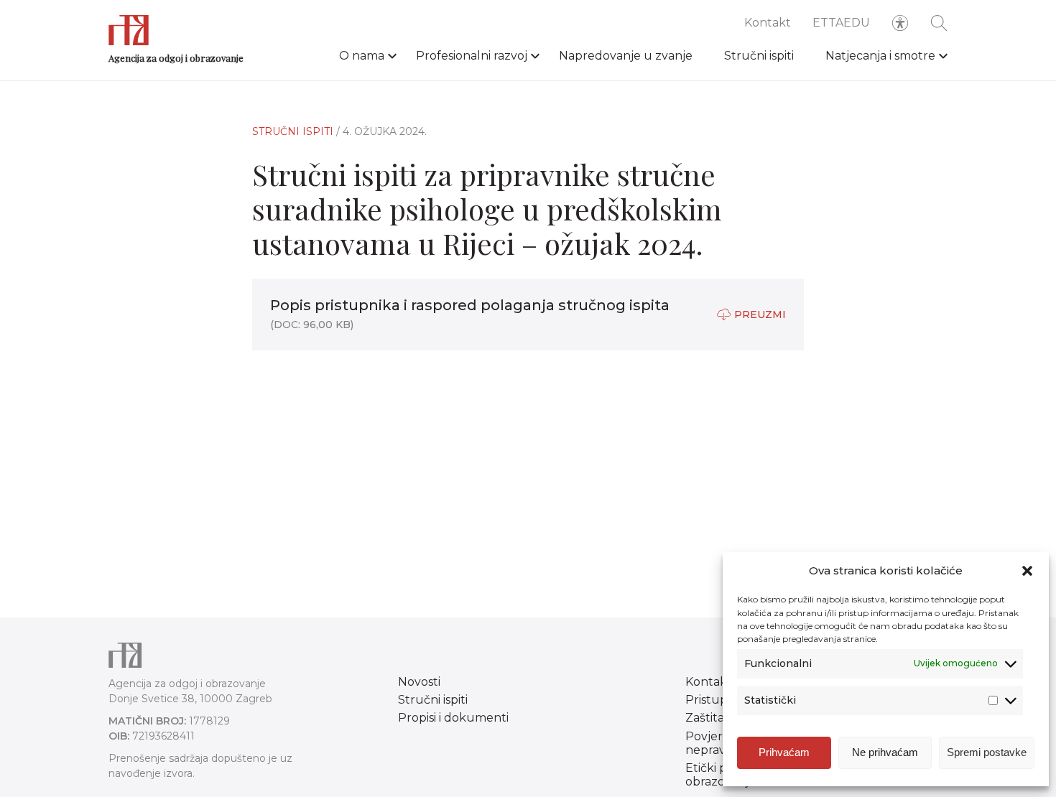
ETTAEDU (841, 22)
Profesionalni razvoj (471, 55)
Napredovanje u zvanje (626, 55)
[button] (1027, 571)
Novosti (419, 682)
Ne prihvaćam (885, 752)
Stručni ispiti (759, 55)
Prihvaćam (784, 752)
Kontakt (767, 22)
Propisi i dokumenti (453, 717)
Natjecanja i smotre (880, 55)
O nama (361, 55)
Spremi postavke (987, 752)
